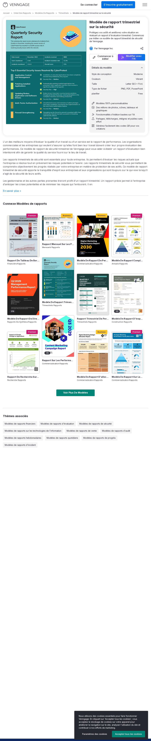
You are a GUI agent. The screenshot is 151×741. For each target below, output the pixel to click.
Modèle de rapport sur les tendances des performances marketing (128, 377)
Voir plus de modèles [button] (75, 392)
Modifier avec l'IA (134, 57)
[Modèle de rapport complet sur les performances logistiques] (128, 236)
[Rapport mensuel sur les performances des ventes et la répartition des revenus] (58, 228)
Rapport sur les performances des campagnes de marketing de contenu (58, 360)
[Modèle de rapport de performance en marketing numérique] (93, 236)
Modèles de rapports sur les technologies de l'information (33, 431)
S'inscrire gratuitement (118, 4)
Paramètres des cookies (94, 734)
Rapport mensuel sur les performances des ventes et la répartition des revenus (58, 244)
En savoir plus (12, 190)
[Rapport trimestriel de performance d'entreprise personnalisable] (93, 294)
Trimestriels (63, 13)
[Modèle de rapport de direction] (23, 294)
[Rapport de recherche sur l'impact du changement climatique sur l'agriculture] (23, 352)
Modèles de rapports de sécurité (95, 423)
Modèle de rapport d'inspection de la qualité (128, 318)
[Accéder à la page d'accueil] (16, 4)
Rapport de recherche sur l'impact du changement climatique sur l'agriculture (23, 377)
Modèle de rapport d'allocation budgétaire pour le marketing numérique (93, 377)
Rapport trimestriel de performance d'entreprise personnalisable (93, 318)
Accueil (6, 13)
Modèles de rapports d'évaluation (57, 423)
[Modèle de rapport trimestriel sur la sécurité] (58, 278)
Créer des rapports (22, 13)
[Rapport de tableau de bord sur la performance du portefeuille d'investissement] (23, 236)
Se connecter (89, 4)
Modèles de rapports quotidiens (62, 438)
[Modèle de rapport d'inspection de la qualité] (128, 294)
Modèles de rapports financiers (20, 423)
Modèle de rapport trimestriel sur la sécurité (58, 302)
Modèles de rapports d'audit (116, 431)
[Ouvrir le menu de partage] (142, 48)
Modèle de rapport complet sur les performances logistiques (128, 260)
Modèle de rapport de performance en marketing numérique (93, 260)
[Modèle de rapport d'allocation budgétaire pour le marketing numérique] (93, 352)
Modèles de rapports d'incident (20, 445)
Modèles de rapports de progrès (99, 438)
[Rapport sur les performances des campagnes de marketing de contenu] (58, 336)
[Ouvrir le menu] (145, 4)
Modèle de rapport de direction (23, 318)
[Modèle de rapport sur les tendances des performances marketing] (128, 352)
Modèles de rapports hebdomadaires (23, 438)
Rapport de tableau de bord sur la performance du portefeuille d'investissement (23, 260)
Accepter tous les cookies (128, 734)
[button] (103, 57)
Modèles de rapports (44, 13)
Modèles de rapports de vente (82, 431)
